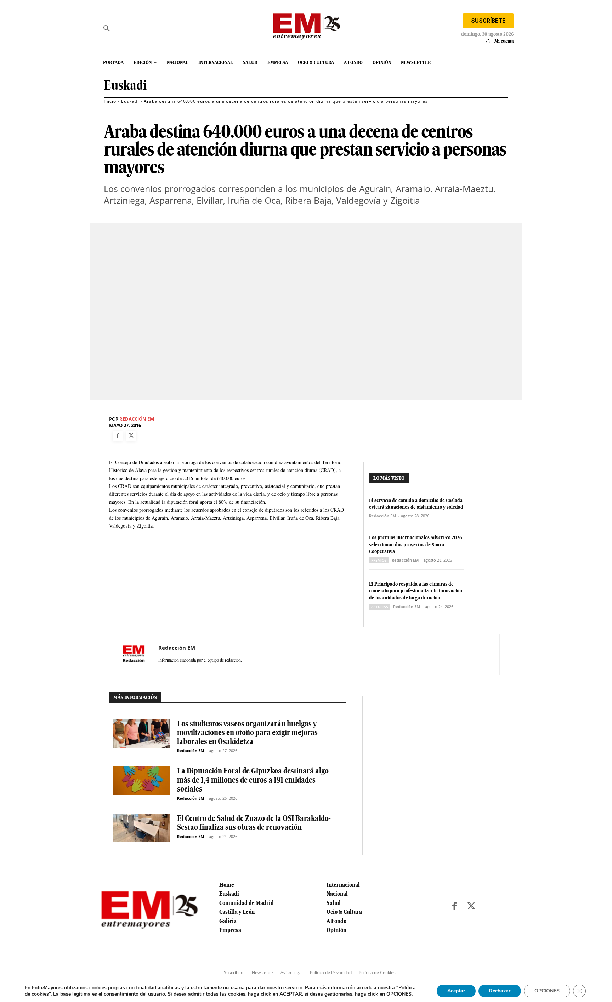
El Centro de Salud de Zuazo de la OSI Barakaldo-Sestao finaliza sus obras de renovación (254, 823)
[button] (106, 28)
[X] (131, 436)
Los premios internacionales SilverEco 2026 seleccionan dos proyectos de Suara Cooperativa (415, 544)
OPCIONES (547, 990)
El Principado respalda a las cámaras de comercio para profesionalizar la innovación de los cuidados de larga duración (415, 591)
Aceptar (456, 990)
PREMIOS (379, 560)
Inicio (110, 101)
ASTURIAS (379, 606)
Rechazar (499, 990)
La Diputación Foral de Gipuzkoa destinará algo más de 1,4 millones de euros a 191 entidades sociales (253, 779)
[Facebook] (118, 436)
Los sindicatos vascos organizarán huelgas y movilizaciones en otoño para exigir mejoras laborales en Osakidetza (247, 732)
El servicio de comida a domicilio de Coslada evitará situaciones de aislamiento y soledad (416, 504)
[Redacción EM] (134, 654)
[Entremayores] (306, 25)
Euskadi (125, 85)
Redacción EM (136, 419)
